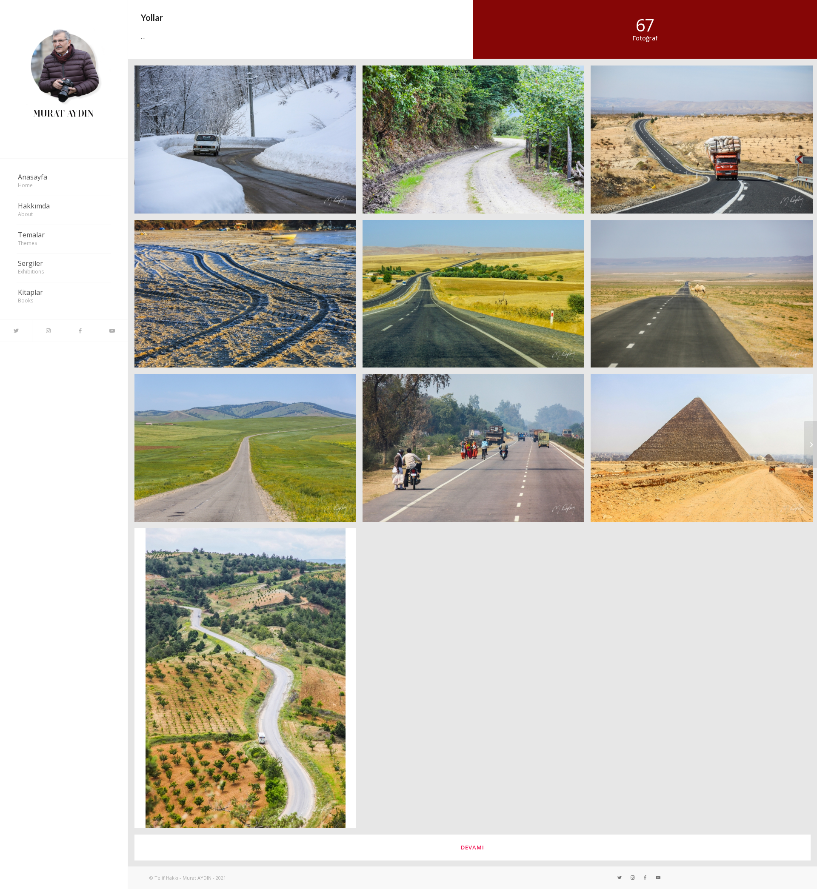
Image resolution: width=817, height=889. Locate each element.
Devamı (472, 847)
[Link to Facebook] (80, 331)
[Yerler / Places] (810, 444)
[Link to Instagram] (48, 331)
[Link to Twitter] (16, 331)
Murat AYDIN (197, 878)
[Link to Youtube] (112, 331)
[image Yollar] (248, 143)
